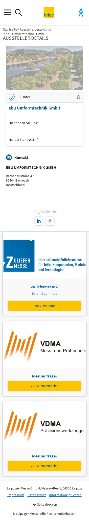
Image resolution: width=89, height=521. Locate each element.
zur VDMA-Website (44, 385)
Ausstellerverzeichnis (35, 29)
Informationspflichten (65, 495)
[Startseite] (49, 12)
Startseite (10, 29)
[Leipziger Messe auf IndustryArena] (50, 221)
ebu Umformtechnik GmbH (25, 34)
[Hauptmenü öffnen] (7, 12)
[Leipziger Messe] (81, 12)
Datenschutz (36, 495)
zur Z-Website (44, 305)
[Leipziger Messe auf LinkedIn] (39, 221)
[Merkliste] (78, 97)
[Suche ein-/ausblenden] (18, 12)
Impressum (15, 495)
